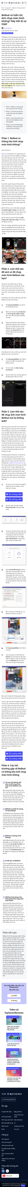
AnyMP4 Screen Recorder (16, 463)
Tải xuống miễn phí (9, 1099)
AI (14, 1123)
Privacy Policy (17, 1185)
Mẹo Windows (18, 1120)
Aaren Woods (8, 28)
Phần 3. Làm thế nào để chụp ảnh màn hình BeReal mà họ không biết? (14, 120)
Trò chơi (16, 1129)
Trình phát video (6, 1117)
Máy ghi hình (18, 1112)
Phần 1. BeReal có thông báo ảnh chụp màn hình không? (14, 108)
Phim (3, 1129)
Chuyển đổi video (7, 1112)
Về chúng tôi (5, 1139)
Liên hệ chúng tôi (7, 1142)
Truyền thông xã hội (7, 33)
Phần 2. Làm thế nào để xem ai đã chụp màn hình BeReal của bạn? (14, 113)
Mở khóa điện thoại (7, 1123)
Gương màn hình (19, 1126)
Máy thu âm (5, 1126)
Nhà (3, 8)
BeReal (4, 154)
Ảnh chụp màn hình (7, 1120)
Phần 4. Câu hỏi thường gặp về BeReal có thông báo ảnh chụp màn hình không (14, 126)
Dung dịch (8, 8)
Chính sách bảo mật (7, 1145)
